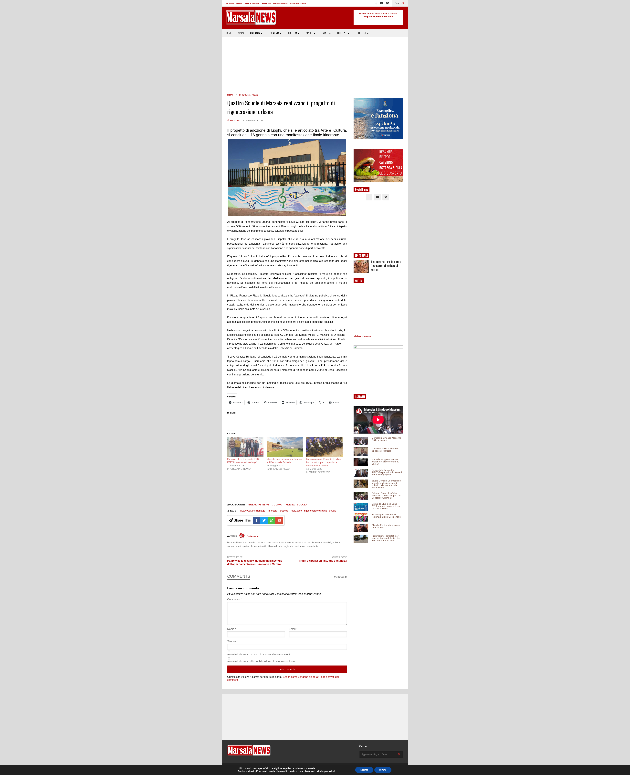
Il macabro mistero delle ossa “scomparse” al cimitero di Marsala (385, 266)
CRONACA (255, 33)
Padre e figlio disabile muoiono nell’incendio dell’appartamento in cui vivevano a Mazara (254, 562)
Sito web (232, 641)
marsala (272, 510)
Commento (234, 599)
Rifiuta (383, 769)
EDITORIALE (361, 255)
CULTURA (277, 504)
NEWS (241, 33)
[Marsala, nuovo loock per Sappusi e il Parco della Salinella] (285, 447)
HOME (228, 33)
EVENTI (325, 33)
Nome (231, 629)
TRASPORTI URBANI (298, 3)
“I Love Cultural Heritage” (252, 510)
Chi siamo (230, 3)
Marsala (290, 504)
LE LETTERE (361, 33)
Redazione (234, 120)
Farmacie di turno (280, 3)
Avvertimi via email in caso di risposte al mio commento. (259, 654)
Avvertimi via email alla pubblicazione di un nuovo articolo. (261, 661)
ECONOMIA (274, 33)
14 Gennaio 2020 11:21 (252, 120)
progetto (284, 510)
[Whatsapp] (271, 520)
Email (293, 629)
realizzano (296, 510)
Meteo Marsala (362, 336)
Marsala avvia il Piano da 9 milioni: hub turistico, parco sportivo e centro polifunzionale (324, 462)
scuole (332, 510)
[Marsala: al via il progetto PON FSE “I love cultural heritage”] (245, 447)
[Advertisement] (315, 65)
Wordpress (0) (340, 577)
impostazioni (328, 771)
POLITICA (293, 33)
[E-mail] (279, 520)
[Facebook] (376, 3)
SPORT (310, 33)
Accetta (364, 769)
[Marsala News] (251, 19)
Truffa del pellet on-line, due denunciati (323, 560)
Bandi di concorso (252, 3)
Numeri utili (266, 3)
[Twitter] (387, 3)
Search (398, 3)
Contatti (239, 3)
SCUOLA (302, 504)
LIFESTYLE (342, 33)
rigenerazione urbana (315, 510)
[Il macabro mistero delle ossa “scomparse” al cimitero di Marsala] (361, 266)
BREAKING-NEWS (258, 504)
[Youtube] (381, 3)
